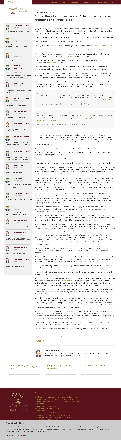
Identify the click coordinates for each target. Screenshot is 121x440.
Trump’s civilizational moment (18, 226)
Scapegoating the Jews (15, 117)
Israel (55, 336)
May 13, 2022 (77, 124)
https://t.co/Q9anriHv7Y (90, 118)
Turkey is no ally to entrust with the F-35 (17, 130)
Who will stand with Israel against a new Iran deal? (16, 213)
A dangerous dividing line (16, 253)
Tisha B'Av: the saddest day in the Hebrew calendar (18, 76)
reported (90, 261)
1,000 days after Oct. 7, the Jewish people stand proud (17, 158)
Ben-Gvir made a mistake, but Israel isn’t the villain (18, 265)
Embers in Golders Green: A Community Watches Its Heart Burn (18, 239)
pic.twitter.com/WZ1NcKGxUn (48, 120)
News (64, 2)
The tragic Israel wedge (16, 60)
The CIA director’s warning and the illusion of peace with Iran (19, 200)
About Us (53, 2)
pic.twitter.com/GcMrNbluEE (101, 100)
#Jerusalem (42, 118)
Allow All (10, 435)
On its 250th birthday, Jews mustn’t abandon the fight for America (18, 144)
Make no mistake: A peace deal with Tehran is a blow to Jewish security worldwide (19, 186)
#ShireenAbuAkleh (84, 116)
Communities (101, 2)
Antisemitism (47, 336)
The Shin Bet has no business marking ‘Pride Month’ (18, 171)
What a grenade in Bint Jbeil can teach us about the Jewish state (18, 90)
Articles (74, 2)
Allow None (22, 435)
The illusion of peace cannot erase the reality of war (18, 32)
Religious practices (65, 336)
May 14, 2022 (81, 104)
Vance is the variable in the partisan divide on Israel (17, 104)
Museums (87, 2)
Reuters (103, 37)
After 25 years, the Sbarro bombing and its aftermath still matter (17, 46)
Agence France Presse (103, 46)
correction (68, 281)
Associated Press (94, 41)
